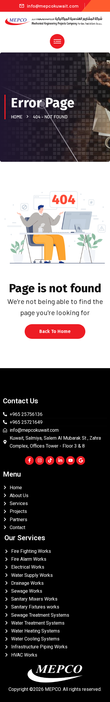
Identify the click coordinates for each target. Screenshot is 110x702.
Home (17, 116)
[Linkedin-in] (60, 460)
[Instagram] (39, 460)
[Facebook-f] (29, 460)
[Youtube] (70, 460)
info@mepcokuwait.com (53, 6)
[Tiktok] (49, 460)
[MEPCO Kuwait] (55, 20)
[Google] (80, 460)
